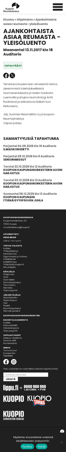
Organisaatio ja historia (15, 256)
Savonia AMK (9, 340)
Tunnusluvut (10, 350)
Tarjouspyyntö (10, 290)
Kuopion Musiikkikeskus (16, 7)
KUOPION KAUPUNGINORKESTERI (21, 315)
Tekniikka (7, 287)
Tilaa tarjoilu (9, 285)
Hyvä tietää (8, 279)
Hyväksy (27, 446)
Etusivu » (9, 19)
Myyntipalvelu (10, 297)
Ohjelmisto (8, 274)
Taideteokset (9, 259)
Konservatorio (10, 343)
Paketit (6, 305)
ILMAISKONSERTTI (16, 149)
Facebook (6, 75)
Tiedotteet (8, 355)
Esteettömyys (10, 261)
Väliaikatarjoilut (11, 328)
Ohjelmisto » (26, 19)
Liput (5, 276)
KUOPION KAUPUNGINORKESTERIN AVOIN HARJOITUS (32, 171)
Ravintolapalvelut (12, 282)
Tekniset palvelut (11, 310)
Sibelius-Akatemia (12, 337)
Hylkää (42, 446)
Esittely (6, 248)
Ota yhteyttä (9, 267)
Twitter (12, 75)
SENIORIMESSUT (14, 160)
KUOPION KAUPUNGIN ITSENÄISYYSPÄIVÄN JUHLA (23, 198)
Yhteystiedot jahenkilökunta (10, 252)
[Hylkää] (61, 442)
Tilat (5, 303)
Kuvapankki (9, 353)
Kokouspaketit (10, 325)
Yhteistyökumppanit (13, 264)
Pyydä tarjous (10, 300)
